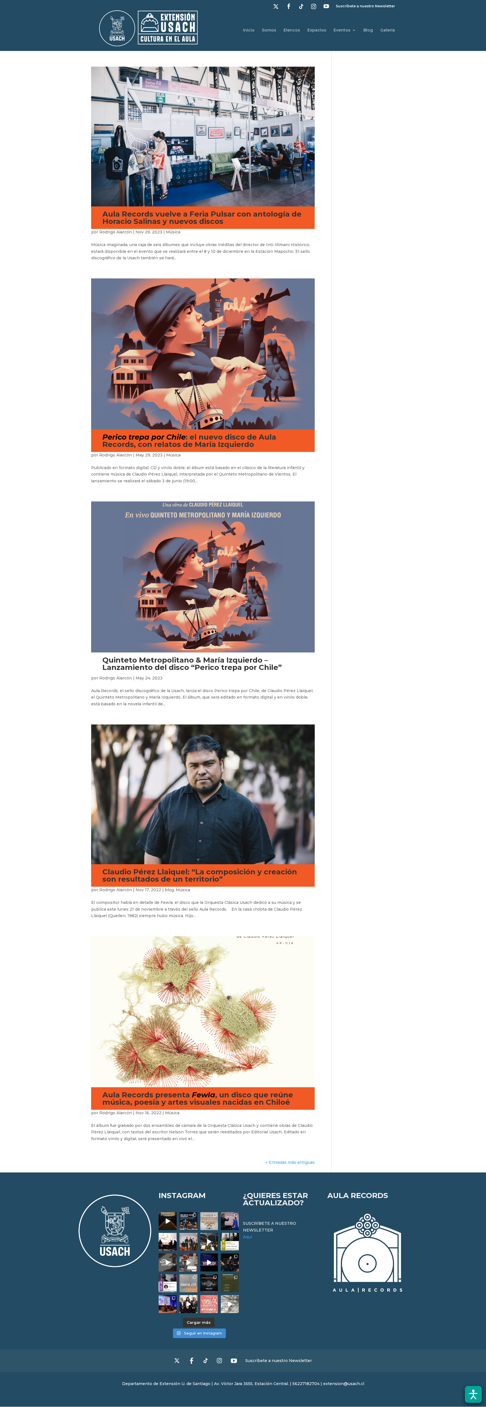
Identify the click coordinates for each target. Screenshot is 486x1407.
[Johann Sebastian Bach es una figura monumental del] (188, 1221)
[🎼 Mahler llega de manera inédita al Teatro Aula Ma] (188, 1262)
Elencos (292, 30)
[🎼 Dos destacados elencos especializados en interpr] (209, 1304)
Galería (387, 30)
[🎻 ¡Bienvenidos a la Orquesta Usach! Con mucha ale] (188, 1242)
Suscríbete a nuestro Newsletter (365, 6)
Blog (368, 30)
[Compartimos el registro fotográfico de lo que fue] (230, 1221)
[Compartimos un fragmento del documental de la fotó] (168, 1262)
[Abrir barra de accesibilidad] (473, 1394)
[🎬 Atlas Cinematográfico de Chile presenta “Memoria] (230, 1242)
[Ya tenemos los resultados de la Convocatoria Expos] (230, 1283)
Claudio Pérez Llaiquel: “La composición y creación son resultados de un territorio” (199, 875)
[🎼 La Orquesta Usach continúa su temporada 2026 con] (209, 1283)
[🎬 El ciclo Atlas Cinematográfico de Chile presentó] (168, 1304)
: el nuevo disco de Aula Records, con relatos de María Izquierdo (189, 441)
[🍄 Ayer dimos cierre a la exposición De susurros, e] (188, 1304)
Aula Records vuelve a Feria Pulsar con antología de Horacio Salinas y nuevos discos (202, 218)
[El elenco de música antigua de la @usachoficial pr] (209, 1221)
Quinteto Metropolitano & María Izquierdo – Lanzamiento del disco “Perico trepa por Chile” (192, 664)
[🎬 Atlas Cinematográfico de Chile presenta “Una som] (168, 1283)
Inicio (249, 30)
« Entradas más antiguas (290, 1162)
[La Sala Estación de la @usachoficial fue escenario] (168, 1242)
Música (173, 232)
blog (169, 889)
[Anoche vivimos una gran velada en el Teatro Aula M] (230, 1262)
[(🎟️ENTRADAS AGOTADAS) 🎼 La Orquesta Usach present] (188, 1283)
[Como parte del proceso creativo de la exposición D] (230, 1304)
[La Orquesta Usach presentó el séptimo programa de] (209, 1242)
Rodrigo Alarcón (115, 232)
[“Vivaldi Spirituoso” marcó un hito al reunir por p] (209, 1262)
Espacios (316, 30)
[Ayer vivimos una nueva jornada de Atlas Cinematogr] (168, 1221)
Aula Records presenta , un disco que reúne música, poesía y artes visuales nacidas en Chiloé (197, 1098)
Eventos (342, 30)
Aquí (247, 1236)
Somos (269, 30)
